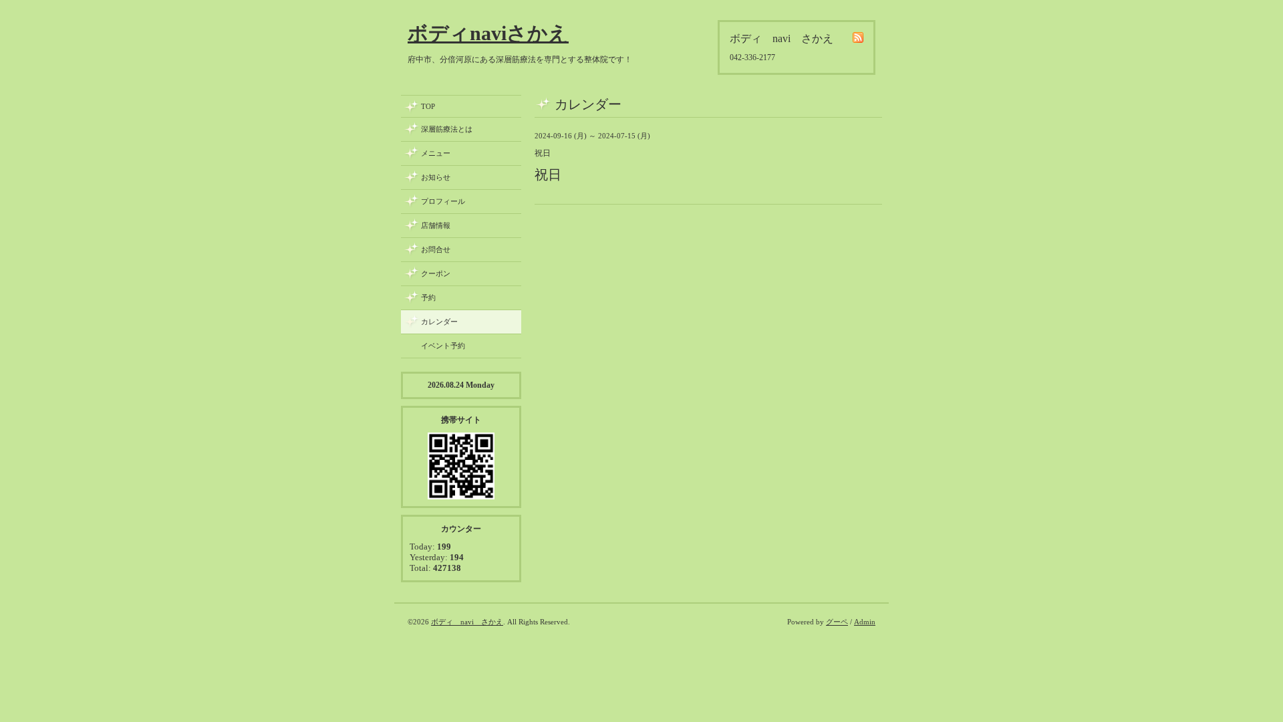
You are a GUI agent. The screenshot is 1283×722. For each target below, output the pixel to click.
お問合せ (435, 249)
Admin (864, 622)
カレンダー (439, 322)
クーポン (435, 273)
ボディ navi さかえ (467, 622)
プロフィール (443, 201)
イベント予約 (443, 346)
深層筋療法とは (446, 129)
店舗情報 (435, 225)
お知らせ (435, 177)
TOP (428, 106)
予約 (428, 297)
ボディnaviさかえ (488, 33)
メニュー (435, 153)
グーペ (837, 622)
